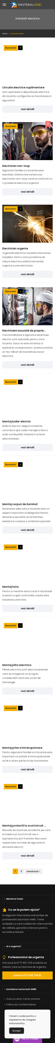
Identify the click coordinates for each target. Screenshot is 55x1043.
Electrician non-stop (16, 166)
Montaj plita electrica (16, 665)
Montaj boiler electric (16, 421)
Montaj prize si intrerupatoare (22, 748)
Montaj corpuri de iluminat (20, 504)
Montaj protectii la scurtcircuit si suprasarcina (24, 825)
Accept (16, 1030)
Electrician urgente (15, 248)
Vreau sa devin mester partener (23, 998)
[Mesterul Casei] (27, 4)
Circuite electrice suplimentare (23, 87)
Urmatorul (32, 871)
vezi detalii (27, 109)
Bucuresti (10, 47)
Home (4, 33)
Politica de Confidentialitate (21, 1004)
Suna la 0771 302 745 (26, 975)
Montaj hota (10, 587)
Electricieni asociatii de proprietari (24, 330)
